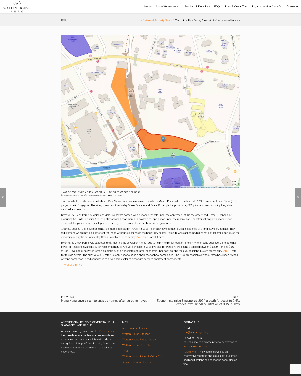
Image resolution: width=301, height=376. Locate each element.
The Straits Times (71, 264)
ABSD (226, 250)
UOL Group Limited (104, 331)
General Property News (158, 20)
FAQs (217, 6)
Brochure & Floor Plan (197, 6)
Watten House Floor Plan (136, 345)
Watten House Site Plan (136, 333)
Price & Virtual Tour (236, 6)
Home (147, 6)
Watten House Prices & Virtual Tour (142, 356)
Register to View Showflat (267, 6)
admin (80, 195)
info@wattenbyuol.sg (195, 332)
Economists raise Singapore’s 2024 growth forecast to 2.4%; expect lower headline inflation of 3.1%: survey (198, 302)
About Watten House (168, 6)
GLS (234, 201)
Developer (293, 6)
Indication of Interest (195, 346)
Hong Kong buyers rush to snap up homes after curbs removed (104, 301)
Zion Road (142, 237)
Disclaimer (191, 351)
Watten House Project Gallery (139, 339)
